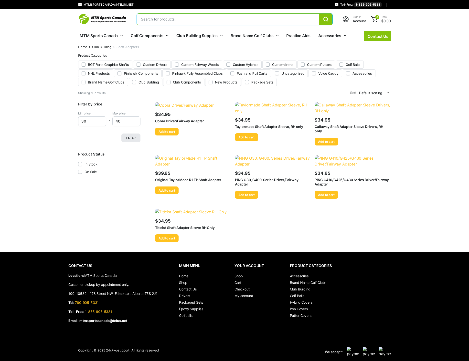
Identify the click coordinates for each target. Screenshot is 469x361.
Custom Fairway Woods (200, 64)
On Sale (91, 172)
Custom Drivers (155, 64)
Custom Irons (282, 64)
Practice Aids (298, 35)
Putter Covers (300, 315)
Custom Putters (319, 64)
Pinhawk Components (141, 73)
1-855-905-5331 (368, 4)
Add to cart (167, 132)
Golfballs (185, 315)
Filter (131, 138)
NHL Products (99, 73)
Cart (237, 282)
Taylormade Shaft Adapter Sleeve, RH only (269, 126)
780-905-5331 (88, 302)
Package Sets (262, 82)
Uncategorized (293, 73)
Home (82, 47)
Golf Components (147, 35)
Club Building (101, 47)
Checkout (242, 289)
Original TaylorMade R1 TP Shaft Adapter (188, 180)
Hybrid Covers (301, 302)
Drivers (184, 296)
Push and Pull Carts (252, 73)
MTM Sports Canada (99, 35)
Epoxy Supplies (191, 309)
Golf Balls (353, 64)
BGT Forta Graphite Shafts (108, 64)
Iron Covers (299, 309)
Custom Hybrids (245, 64)
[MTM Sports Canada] (102, 19)
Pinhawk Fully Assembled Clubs (197, 73)
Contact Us (187, 289)
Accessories (329, 35)
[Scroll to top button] (458, 350)
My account (243, 296)
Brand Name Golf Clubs (252, 35)
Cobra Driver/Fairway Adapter (179, 121)
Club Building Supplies (197, 35)
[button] (380, 19)
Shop (183, 282)
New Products (226, 82)
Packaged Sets (191, 302)
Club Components (187, 82)
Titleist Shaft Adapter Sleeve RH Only (185, 228)
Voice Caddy (328, 73)
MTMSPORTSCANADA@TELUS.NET (108, 4)
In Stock (91, 164)
